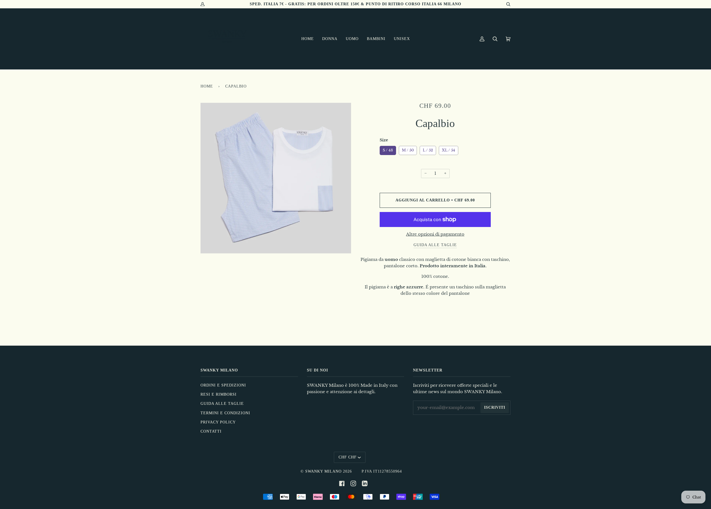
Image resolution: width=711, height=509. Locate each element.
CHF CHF (348, 457)
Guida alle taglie (222, 403)
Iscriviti (494, 407)
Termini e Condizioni (225, 413)
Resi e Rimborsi (219, 394)
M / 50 (408, 149)
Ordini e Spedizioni (223, 385)
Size (384, 140)
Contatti (211, 431)
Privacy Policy (218, 422)
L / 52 (428, 149)
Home (207, 86)
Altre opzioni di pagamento (435, 234)
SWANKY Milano (323, 471)
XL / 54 (448, 149)
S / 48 (388, 149)
